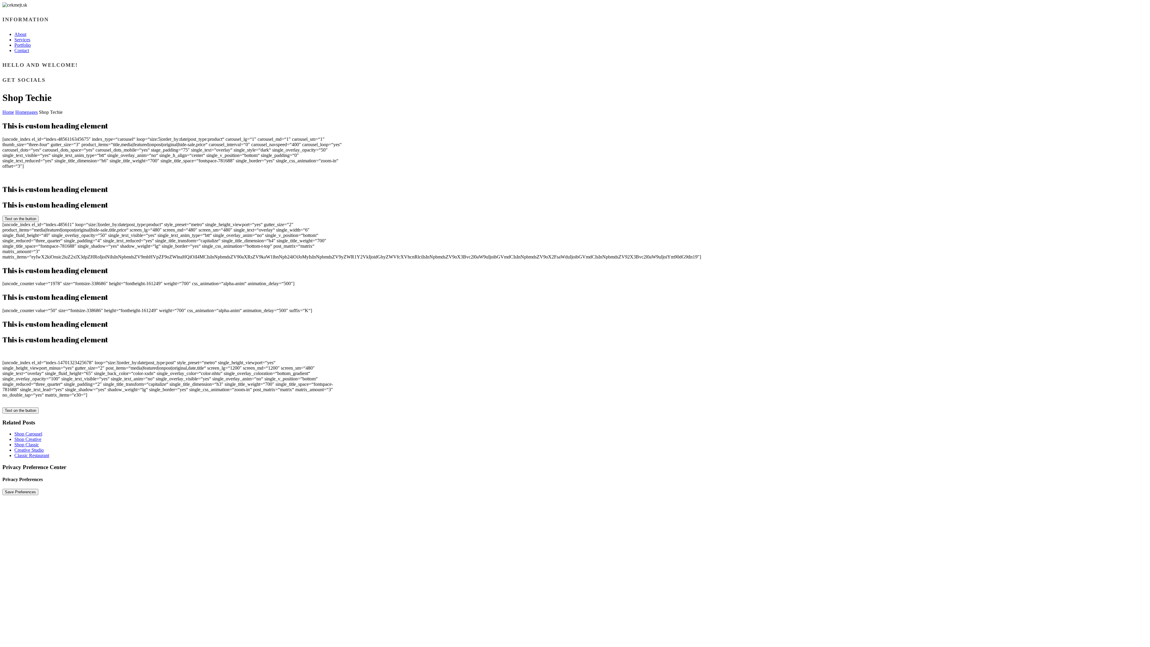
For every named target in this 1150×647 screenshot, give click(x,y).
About (20, 34)
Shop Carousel (28, 433)
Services (22, 39)
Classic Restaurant (31, 455)
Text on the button (20, 219)
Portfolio (22, 45)
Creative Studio (29, 450)
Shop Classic (26, 444)
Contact (21, 50)
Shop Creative (27, 439)
